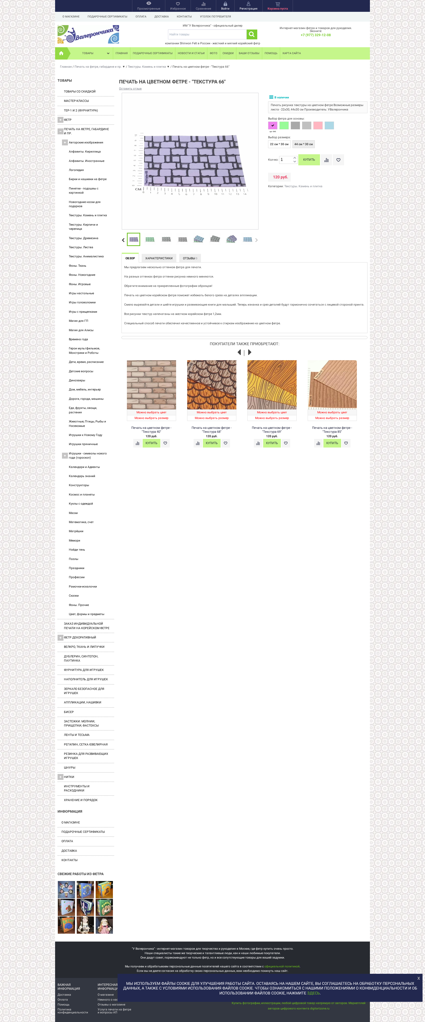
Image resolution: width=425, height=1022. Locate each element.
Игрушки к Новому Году (85, 435)
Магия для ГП (78, 321)
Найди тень (77, 549)
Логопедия (76, 170)
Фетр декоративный (80, 637)
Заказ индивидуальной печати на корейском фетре (86, 626)
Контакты (184, 16)
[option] (133, 240)
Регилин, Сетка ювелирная (86, 744)
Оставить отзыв (130, 88)
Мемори (74, 540)
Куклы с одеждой (81, 503)
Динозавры (77, 380)
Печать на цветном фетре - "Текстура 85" (332, 430)
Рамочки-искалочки (83, 586)
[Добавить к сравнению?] (326, 159)
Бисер (69, 712)
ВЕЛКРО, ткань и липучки (84, 647)
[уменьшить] (294, 162)
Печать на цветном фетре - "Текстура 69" (272, 430)
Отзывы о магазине (111, 1004)
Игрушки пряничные (83, 444)
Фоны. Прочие (79, 605)
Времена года (78, 339)
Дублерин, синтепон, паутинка (81, 658)
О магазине (70, 16)
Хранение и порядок (81, 800)
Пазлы (73, 559)
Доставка (161, 16)
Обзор (130, 258)
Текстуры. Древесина (83, 238)
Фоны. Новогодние (82, 275)
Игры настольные (81, 293)
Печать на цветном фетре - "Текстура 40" (151, 430)
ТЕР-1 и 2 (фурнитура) (81, 110)
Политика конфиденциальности (73, 1011)
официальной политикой (282, 966)
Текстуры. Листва (81, 247)
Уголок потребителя (215, 16)
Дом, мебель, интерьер (85, 389)
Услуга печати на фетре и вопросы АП (114, 1011)
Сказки (74, 595)
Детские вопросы (81, 371)
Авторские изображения (86, 142)
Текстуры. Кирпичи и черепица (83, 227)
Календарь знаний (82, 476)
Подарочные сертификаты (107, 16)
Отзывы (190, 258)
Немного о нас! (108, 999)
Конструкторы (79, 485)
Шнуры (69, 767)
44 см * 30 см (303, 144)
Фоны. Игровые (80, 284)
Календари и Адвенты (84, 467)
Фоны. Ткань (77, 265)
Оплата (141, 16)
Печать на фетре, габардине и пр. (86, 131)
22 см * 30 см (279, 144)
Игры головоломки (82, 302)
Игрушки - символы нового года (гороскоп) (88, 455)
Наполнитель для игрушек (86, 679)
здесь (313, 993)
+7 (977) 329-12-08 (316, 35)
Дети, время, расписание (86, 362)
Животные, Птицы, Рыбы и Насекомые (87, 423)
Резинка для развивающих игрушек (86, 756)
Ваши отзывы (249, 53)
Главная (122, 53)
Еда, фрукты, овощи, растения (83, 410)
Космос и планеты (82, 494)
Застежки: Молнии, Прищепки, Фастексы (81, 723)
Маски (73, 513)
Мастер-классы (76, 101)
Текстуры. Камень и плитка (88, 215)
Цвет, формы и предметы (86, 614)
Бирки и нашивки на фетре (87, 179)
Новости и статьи (191, 53)
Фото (213, 53)
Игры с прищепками (83, 311)
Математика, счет (81, 522)
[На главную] (61, 53)
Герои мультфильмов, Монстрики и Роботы (84, 350)
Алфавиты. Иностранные (86, 161)
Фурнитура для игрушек (84, 670)
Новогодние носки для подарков (85, 204)
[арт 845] (272, 125)
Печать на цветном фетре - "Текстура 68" (212, 430)
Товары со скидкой (80, 91)
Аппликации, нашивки (82, 702)
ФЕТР (68, 120)
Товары (87, 53)
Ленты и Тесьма (77, 735)
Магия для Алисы (81, 330)
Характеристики (159, 258)
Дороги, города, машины (86, 399)
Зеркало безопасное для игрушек (84, 691)
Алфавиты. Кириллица (85, 151)
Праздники (76, 568)
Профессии (77, 577)
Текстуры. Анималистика (86, 256)
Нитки (69, 777)
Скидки (228, 53)
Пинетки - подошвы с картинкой (83, 190)
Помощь (271, 53)
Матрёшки (76, 531)
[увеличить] (294, 158)
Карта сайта (292, 53)
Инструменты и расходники (77, 788)
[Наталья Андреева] (66, 890)
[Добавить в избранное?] (338, 159)
